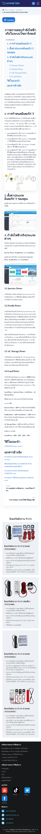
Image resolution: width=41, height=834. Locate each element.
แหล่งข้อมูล (5, 768)
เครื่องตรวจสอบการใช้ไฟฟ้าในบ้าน (12, 754)
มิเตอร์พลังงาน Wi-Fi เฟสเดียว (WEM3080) (15, 748)
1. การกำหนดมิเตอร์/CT (19, 43)
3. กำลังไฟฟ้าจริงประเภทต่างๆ (20, 59)
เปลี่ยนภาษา (31, 831)
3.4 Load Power (15, 76)
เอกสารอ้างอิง (14, 85)
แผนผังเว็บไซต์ (6, 780)
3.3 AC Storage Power (18, 72)
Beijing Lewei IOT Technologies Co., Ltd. (22, 829)
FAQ (3, 774)
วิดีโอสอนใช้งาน (7, 777)
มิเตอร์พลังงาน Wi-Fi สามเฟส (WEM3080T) (15, 751)
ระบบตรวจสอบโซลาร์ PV (9, 757)
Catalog (10, 20)
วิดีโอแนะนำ (13, 80)
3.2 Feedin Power (16, 69)
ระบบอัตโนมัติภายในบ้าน (9, 760)
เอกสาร (4, 771)
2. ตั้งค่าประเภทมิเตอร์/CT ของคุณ (20, 50)
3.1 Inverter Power (16, 65)
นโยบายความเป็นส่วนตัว (19, 831)
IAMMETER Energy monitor (13, 446)
